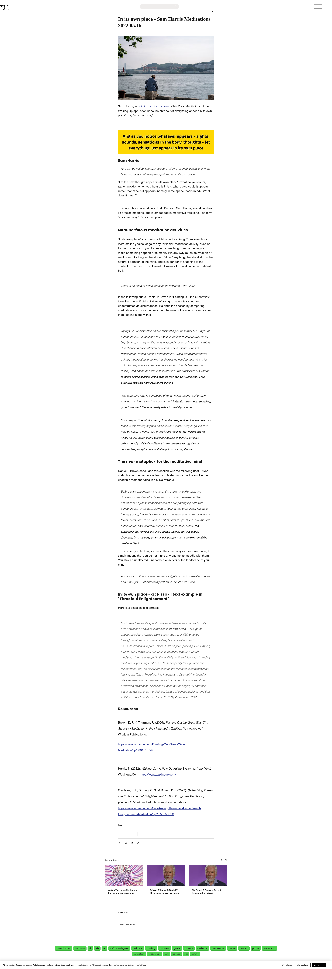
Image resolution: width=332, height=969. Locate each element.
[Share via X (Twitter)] (125, 842)
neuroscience (218, 948)
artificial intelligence (119, 948)
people (232, 948)
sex (186, 954)
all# (97, 948)
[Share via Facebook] (119, 842)
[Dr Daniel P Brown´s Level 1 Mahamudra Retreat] (208, 875)
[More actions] (212, 11)
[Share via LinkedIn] (132, 842)
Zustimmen (319, 965)
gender (177, 948)
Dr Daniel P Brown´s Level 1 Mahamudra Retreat (206, 891)
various (195, 954)
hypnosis (189, 948)
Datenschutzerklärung (137, 965)
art (104, 948)
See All (224, 860)
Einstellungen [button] (287, 965)
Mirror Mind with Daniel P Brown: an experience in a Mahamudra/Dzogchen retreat (165, 891)
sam (167, 954)
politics (255, 948)
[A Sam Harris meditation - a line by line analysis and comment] (124, 875)
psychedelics (269, 948)
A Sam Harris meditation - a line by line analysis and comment (122, 891)
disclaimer (164, 948)
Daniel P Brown (64, 948)
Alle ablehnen (302, 965)
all (120, 834)
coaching (151, 948)
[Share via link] (138, 842)
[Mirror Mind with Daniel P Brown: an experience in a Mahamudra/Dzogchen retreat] (166, 875)
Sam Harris (143, 834)
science (176, 954)
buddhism (137, 948)
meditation (130, 834)
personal (244, 948)
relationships (154, 954)
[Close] (328, 965)
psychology (139, 954)
